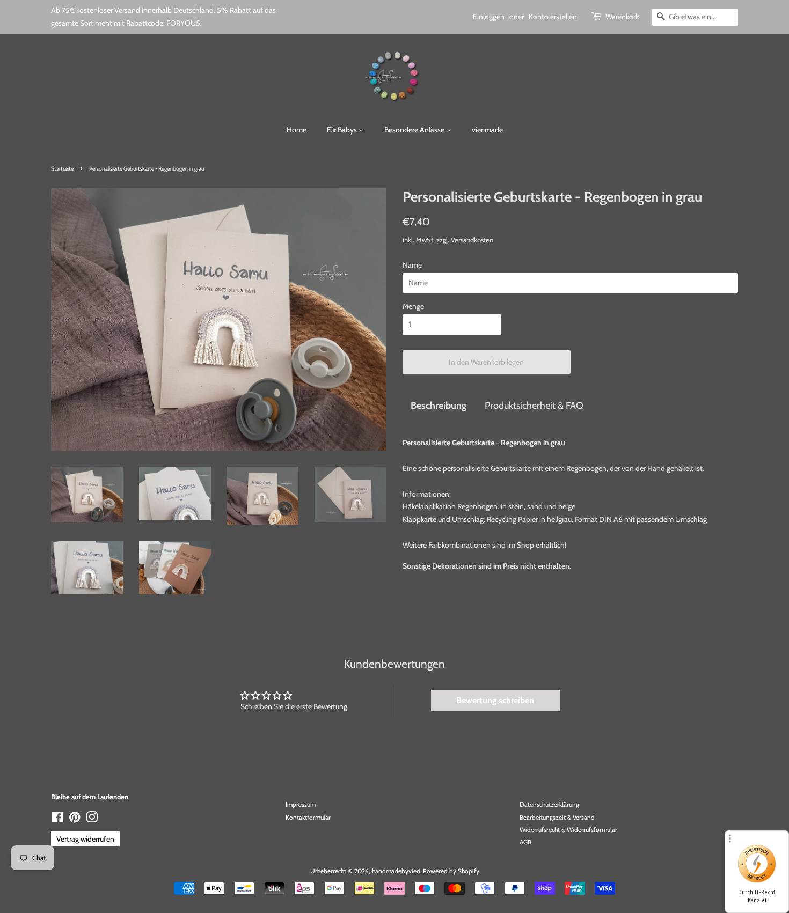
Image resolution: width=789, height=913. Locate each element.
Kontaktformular (308, 817)
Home (296, 130)
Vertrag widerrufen (85, 839)
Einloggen (489, 16)
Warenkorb (622, 16)
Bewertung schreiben (495, 700)
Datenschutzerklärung (549, 804)
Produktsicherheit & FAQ (534, 405)
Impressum (301, 804)
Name (412, 265)
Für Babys (343, 130)
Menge (413, 306)
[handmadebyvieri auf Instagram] (92, 819)
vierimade (487, 130)
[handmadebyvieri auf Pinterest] (75, 819)
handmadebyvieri (396, 871)
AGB (525, 842)
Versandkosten (472, 239)
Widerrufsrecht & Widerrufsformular (568, 830)
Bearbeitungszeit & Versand (557, 817)
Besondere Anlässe (415, 130)
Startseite (62, 168)
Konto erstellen (553, 16)
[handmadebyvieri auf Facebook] (57, 819)
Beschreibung (438, 405)
